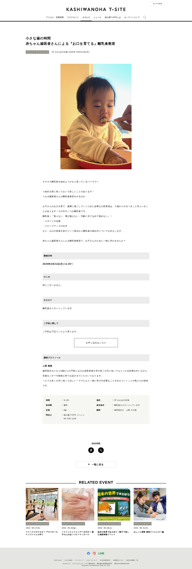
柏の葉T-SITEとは (113, 17)
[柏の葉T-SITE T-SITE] (96, 9)
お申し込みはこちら (96, 342)
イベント (86, 17)
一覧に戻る (98, 464)
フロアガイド (73, 17)
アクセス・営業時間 (55, 17)
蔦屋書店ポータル (118, 560)
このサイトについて (91, 560)
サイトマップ (79, 560)
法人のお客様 (157, 3)
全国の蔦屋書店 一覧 (132, 560)
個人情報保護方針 (105, 560)
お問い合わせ (58, 560)
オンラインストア (132, 17)
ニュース (97, 17)
